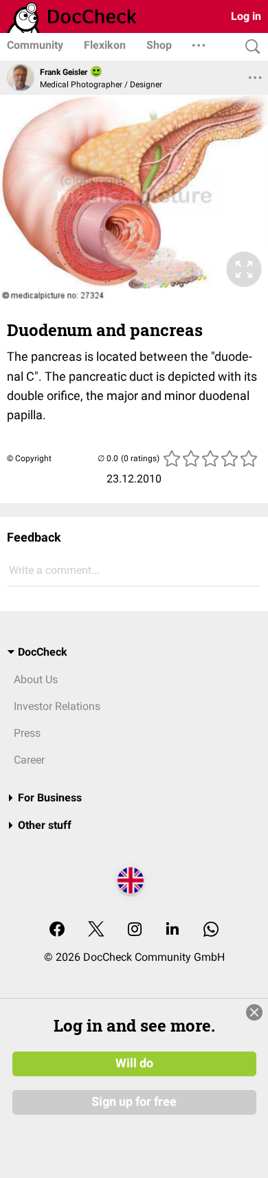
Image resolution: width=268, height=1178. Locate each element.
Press (27, 733)
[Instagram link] (134, 930)
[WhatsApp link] (211, 930)
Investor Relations (57, 706)
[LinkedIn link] (172, 930)
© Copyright (29, 458)
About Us (36, 679)
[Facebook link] (57, 930)
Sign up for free (134, 1102)
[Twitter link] (96, 930)
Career (29, 759)
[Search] (249, 47)
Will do (134, 1063)
